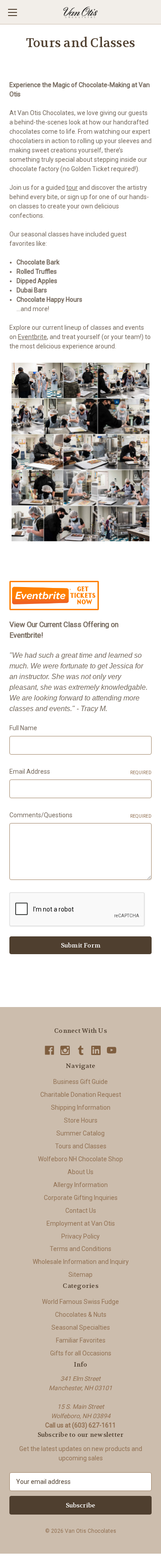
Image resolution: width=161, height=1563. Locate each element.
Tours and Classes (80, 1146)
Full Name (23, 728)
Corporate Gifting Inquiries (81, 1197)
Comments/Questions (80, 815)
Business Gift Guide (80, 1081)
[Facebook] (49, 1050)
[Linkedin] (96, 1050)
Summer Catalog (80, 1133)
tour (72, 187)
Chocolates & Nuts (80, 1314)
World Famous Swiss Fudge (80, 1301)
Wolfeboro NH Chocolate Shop (80, 1159)
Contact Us (80, 1210)
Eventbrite (32, 336)
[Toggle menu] (12, 12)
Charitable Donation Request (80, 1094)
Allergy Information (80, 1184)
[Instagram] (65, 1050)
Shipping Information (80, 1107)
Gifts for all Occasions (80, 1353)
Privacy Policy (80, 1236)
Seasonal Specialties (80, 1327)
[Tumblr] (80, 1050)
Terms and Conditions (80, 1248)
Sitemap (80, 1274)
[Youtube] (111, 1050)
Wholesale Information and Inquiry (81, 1261)
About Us (80, 1171)
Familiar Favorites (81, 1340)
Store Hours (80, 1120)
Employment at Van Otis (81, 1223)
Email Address (80, 771)
